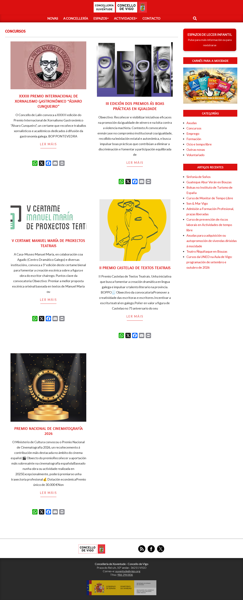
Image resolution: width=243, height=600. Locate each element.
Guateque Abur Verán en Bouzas (209, 182)
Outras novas (195, 149)
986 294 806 (125, 574)
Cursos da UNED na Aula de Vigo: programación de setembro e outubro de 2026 (209, 262)
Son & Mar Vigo (197, 203)
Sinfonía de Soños (198, 177)
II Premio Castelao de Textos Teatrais (135, 267)
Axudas (191, 123)
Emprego (192, 133)
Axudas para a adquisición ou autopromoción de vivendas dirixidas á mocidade (211, 240)
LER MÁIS (48, 144)
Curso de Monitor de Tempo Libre (209, 198)
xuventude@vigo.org (127, 571)
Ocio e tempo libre (199, 144)
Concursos (193, 128)
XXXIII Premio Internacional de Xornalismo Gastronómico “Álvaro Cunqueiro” (48, 101)
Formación (193, 139)
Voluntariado (195, 155)
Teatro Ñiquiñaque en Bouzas (206, 251)
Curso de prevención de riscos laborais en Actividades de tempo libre (209, 224)
